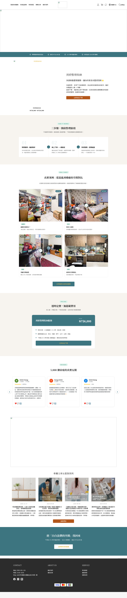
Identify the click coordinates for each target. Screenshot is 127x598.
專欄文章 (38, 5)
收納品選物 (23, 5)
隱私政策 (50, 573)
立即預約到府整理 (63, 547)
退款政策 (84, 575)
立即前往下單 (78, 98)
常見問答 (31, 5)
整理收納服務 (14, 5)
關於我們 (45, 5)
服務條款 (84, 573)
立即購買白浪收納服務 (63, 284)
